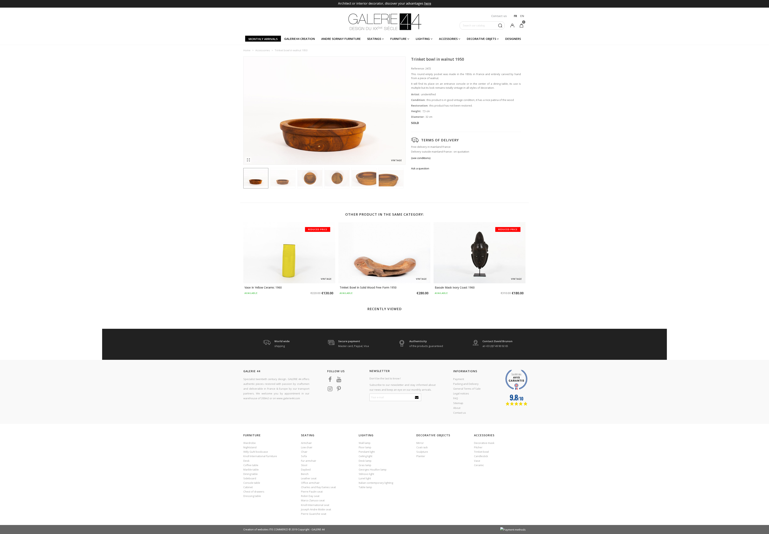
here (427, 3)
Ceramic (479, 465)
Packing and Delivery (466, 384)
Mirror (420, 443)
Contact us (459, 412)
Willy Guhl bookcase (255, 452)
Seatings (374, 39)
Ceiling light (365, 456)
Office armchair (310, 483)
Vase (477, 461)
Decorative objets (481, 39)
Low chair (306, 447)
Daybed (306, 469)
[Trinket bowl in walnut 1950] (248, 160)
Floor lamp (365, 447)
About (456, 408)
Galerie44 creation (299, 39)
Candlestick (481, 456)
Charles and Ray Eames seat (318, 487)
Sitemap (458, 403)
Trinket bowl (481, 452)
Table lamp (365, 487)
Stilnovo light (366, 474)
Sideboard (249, 478)
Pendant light (367, 452)
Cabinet (248, 487)
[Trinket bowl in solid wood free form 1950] (384, 252)
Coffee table (250, 465)
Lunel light (365, 478)
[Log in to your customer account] (512, 25)
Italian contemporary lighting (376, 483)
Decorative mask (484, 443)
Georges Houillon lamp (373, 469)
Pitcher (478, 447)
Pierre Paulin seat (312, 491)
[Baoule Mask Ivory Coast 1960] (479, 252)
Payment (458, 379)
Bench (305, 474)
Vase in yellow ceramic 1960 (263, 287)
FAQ (455, 398)
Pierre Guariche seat (313, 514)
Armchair (306, 443)
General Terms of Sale (467, 388)
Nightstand (250, 447)
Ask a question (420, 168)
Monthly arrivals (263, 39)
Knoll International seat (315, 505)
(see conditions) (420, 158)
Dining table (250, 474)
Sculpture (422, 452)
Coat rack (422, 447)
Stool (304, 465)
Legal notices (461, 393)
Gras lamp (365, 465)
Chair (304, 452)
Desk (246, 461)
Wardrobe (249, 443)
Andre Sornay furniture (341, 39)
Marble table (251, 469)
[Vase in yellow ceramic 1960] (289, 252)
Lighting (423, 39)
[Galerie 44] (384, 21)
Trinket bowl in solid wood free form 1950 (368, 287)
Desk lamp (365, 461)
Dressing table (252, 496)
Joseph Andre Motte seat (316, 509)
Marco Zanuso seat (313, 500)
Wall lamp (364, 443)
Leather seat (308, 478)
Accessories (448, 39)
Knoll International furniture (260, 456)
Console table (251, 483)
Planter (420, 456)
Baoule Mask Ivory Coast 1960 (455, 287)
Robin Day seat (310, 496)
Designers (513, 39)
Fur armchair (308, 461)
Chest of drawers (253, 491)
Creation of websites (256, 529)
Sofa (304, 456)
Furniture (398, 39)
